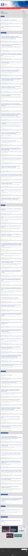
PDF (1, 22)
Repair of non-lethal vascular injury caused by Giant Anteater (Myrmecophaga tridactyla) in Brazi (11, 347)
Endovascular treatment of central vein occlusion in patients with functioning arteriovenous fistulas (11, 183)
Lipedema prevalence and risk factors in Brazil (8, 140)
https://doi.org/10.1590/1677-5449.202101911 (5, 303)
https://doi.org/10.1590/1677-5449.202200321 (5, 379)
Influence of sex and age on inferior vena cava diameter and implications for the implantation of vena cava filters (10, 70)
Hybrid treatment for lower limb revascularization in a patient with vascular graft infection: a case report (11, 305)
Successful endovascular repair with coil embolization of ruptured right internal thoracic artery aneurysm (11, 365)
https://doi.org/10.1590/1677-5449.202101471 (5, 68)
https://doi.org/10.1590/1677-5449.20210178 (5, 320)
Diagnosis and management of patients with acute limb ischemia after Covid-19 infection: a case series (11, 262)
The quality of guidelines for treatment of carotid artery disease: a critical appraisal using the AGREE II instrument (11, 382)
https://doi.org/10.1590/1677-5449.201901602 (5, 459)
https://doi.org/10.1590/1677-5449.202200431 (5, 373)
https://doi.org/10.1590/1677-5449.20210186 (5, 172)
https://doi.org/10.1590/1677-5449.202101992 (5, 311)
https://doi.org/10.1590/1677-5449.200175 (5, 353)
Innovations (24, 16)
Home (1, 8)
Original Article (24, 13)
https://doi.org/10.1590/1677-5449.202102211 (5, 468)
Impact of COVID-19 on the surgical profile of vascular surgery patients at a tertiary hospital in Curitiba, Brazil (11, 133)
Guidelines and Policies (16, 8)
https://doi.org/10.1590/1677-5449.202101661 (5, 215)
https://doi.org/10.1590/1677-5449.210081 (5, 345)
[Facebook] (26, 551)
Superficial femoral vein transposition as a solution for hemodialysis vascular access (10, 487)
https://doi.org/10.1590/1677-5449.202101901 (5, 224)
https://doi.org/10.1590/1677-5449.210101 (5, 196)
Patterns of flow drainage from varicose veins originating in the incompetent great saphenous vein (11, 45)
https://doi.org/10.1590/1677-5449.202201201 (5, 18)
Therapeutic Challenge (25, 15)
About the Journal (5, 8)
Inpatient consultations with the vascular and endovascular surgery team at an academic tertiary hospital (10, 166)
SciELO (7, 22)
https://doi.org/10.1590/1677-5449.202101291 (5, 232)
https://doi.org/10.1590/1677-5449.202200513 (5, 76)
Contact (8, 550)
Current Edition (22, 8)
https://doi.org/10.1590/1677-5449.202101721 (5, 156)
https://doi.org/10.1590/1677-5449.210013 (5, 451)
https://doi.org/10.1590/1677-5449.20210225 (5, 24)
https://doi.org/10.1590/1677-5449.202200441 (5, 259)
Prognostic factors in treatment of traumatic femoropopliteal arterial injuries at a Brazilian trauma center (11, 87)
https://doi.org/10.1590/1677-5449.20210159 (5, 164)
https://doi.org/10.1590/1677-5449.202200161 (5, 146)
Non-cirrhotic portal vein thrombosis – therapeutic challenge (11, 452)
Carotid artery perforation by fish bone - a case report (9, 297)
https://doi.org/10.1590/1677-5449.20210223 (5, 362)
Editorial (24, 12)
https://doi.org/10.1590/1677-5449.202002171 (5, 34)
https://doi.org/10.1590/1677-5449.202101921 (5, 496)
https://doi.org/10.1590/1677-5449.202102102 (5, 241)
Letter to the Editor (25, 17)
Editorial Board (11, 8)
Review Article (24, 14)
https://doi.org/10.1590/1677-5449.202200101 (5, 251)
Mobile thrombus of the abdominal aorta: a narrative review (10, 399)
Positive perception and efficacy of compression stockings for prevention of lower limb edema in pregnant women (11, 198)
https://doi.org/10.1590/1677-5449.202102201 (5, 476)
